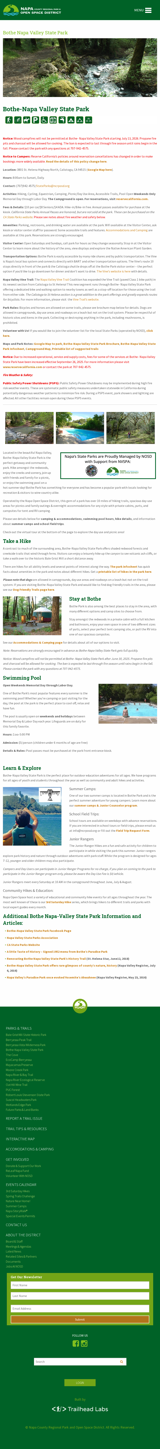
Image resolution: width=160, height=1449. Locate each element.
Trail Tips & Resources (26, 1128)
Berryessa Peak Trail (19, 1040)
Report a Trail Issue (24, 1118)
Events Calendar (21, 1184)
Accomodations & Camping (30, 1149)
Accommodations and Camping (127, 230)
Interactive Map (20, 1138)
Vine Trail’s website (86, 299)
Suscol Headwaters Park (21, 1100)
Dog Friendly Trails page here (33, 590)
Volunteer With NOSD (19, 1176)
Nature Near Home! (18, 1201)
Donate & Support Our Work (23, 1166)
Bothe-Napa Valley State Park (24, 1050)
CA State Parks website (17, 217)
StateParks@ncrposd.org (53, 186)
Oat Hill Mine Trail (17, 1085)
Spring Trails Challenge (20, 1196)
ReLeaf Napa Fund (17, 1171)
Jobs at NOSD (14, 1266)
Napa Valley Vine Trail (54, 279)
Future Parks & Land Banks (22, 1110)
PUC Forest (13, 1090)
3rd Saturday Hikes (17, 1191)
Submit (80, 1319)
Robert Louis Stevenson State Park (28, 1095)
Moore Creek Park (17, 1070)
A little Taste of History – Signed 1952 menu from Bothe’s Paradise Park (57, 952)
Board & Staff (14, 1241)
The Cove (12, 1055)
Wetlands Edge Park (18, 1105)
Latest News (13, 1251)
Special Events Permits (20, 1216)
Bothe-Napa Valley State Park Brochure (91, 344)
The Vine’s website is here (114, 271)
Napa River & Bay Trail (19, 1075)
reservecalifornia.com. (132, 199)
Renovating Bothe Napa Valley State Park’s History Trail (46, 959)
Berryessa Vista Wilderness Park (25, 1045)
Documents (13, 1261)
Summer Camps (16, 1206)
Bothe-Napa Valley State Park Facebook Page (39, 931)
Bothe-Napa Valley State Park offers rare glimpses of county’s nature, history (62, 965)
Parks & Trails (19, 1028)
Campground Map (38, 349)
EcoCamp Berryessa (19, 1060)
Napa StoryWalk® (16, 1211)
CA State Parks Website (23, 945)
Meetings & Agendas (18, 1246)
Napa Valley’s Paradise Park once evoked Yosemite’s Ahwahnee (51, 977)
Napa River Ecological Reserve (25, 1080)
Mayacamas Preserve (19, 1065)
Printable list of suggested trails (75, 349)
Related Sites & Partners (21, 1256)
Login (80, 1383)
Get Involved (17, 1159)
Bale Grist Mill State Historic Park (26, 1035)
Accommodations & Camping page (37, 642)
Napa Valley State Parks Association (32, 938)
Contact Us (16, 1224)
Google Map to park (48, 344)
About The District (23, 1234)
